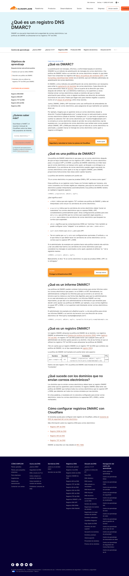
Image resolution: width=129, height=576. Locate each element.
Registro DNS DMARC (73, 508)
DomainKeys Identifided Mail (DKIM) (61, 78)
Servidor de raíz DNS (54, 472)
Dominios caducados (91, 517)
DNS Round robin (90, 489)
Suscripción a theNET (23, 143)
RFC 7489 (80, 445)
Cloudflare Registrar (91, 520)
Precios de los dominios (92, 544)
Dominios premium (90, 535)
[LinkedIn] (21, 564)
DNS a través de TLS (36, 473)
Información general (72, 467)
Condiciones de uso (48, 569)
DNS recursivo (89, 495)
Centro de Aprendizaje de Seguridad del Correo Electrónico (110, 545)
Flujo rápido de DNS (91, 523)
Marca (36, 571)
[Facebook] (12, 564)
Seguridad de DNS (35, 470)
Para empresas (16, 475)
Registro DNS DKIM (72, 505)
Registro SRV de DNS (73, 493)
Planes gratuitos (16, 467)
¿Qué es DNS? (36, 50)
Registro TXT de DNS (57, 440)
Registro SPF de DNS (57, 427)
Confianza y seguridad (89, 569)
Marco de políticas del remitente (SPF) (90, 76)
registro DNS (87, 348)
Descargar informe (101, 272)
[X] (17, 564)
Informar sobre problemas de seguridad (68, 569)
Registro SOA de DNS (73, 490)
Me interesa (91, 2)
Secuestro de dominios (92, 532)
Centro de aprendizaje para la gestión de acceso (110, 521)
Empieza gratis (101, 141)
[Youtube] (26, 564)
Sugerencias (15, 478)
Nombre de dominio (91, 504)
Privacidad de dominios (92, 541)
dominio (70, 88)
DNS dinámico (89, 478)
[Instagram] (30, 564)
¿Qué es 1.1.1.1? (50, 50)
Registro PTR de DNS (72, 496)
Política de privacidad (22, 151)
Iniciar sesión (113, 8)
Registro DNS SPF (71, 502)
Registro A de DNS (72, 470)
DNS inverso (88, 481)
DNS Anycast (89, 492)
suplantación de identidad (67, 86)
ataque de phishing (64, 100)
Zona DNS (88, 475)
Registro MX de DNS (57, 436)
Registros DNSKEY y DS (73, 499)
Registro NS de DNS (72, 487)
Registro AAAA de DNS (73, 473)
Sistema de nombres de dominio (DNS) (82, 335)
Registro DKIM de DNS (58, 431)
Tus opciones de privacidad (24, 571)
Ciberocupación (89, 538)
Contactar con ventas (18, 486)
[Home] (21, 8)
